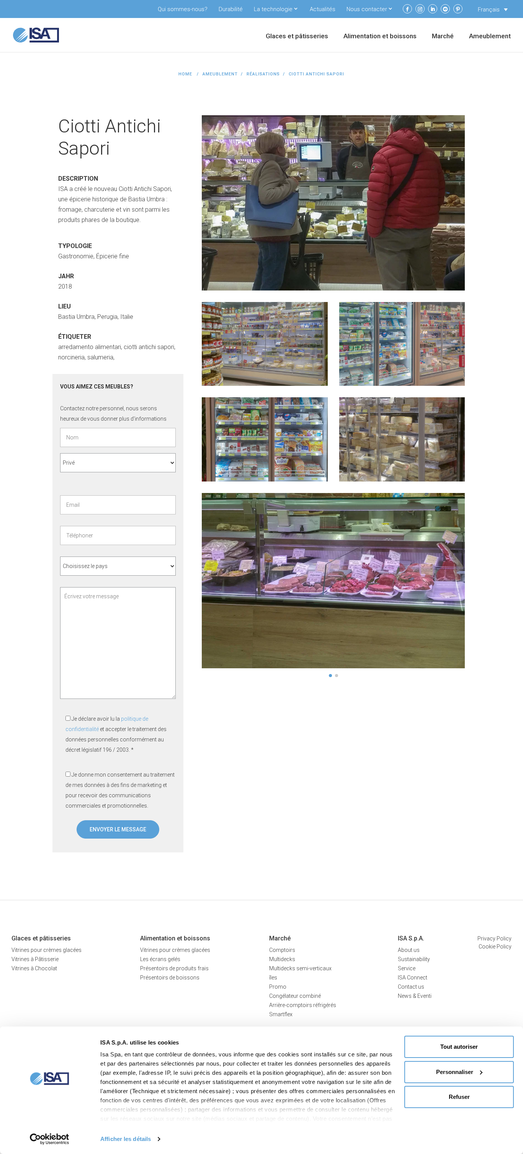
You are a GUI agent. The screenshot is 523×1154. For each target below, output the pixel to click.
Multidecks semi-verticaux (300, 968)
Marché (443, 36)
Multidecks (282, 959)
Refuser (459, 1097)
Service (406, 968)
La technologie (273, 9)
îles (273, 977)
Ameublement (490, 36)
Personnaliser (454, 1072)
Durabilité (231, 9)
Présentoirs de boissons (169, 977)
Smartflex (281, 1014)
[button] (330, 675)
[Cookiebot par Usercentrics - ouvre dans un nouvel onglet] (49, 1139)
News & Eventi (414, 996)
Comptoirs (282, 950)
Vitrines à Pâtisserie (35, 959)
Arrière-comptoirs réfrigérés (302, 1005)
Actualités (322, 9)
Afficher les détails (125, 1139)
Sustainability (414, 959)
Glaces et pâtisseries (297, 36)
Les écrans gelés (160, 959)
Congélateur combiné (295, 996)
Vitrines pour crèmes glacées (46, 950)
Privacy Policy (494, 938)
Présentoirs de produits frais (174, 968)
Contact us (411, 987)
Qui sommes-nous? (183, 9)
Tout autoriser (459, 1046)
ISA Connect (412, 977)
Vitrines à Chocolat (34, 968)
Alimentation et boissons (380, 36)
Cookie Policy (495, 946)
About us (409, 950)
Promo (277, 987)
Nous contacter (366, 9)
